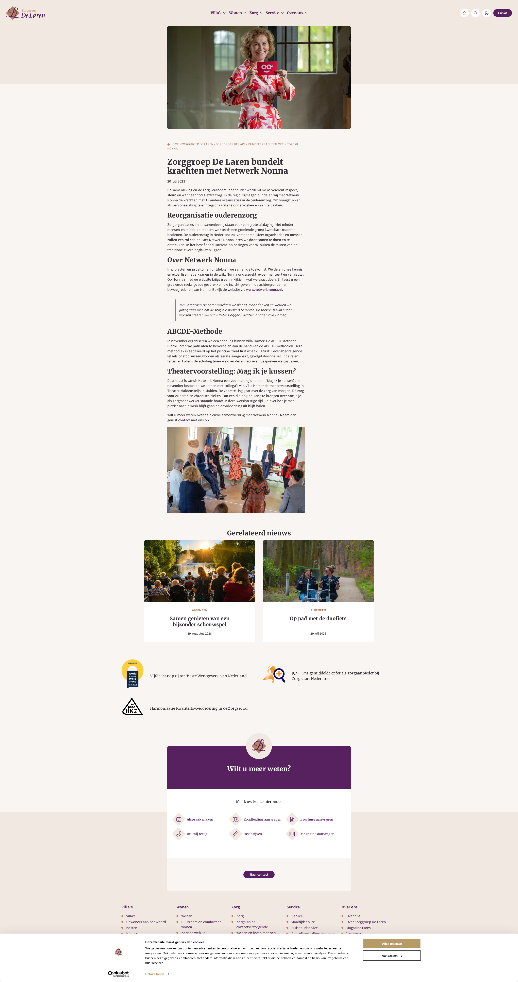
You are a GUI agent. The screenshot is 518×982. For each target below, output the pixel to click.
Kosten (131, 927)
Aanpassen (390, 955)
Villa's (131, 916)
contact (184, 420)
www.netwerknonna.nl (264, 289)
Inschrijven (253, 834)
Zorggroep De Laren (197, 144)
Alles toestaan (392, 943)
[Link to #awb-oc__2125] (486, 13)
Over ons (350, 907)
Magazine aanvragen (317, 834)
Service (293, 907)
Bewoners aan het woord (146, 922)
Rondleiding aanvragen (263, 819)
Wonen (182, 907)
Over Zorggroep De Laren (366, 922)
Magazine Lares (358, 927)
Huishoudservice (304, 927)
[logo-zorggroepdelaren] (25, 8)
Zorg (235, 907)
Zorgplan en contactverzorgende (252, 924)
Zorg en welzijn (193, 932)
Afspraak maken (200, 819)
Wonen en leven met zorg (256, 932)
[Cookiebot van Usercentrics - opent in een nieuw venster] (118, 974)
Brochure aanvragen (316, 819)
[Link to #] (475, 13)
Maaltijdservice (303, 922)
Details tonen (154, 974)
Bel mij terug (197, 834)
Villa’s (127, 907)
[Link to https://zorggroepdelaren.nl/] (464, 13)
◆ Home (173, 144)
